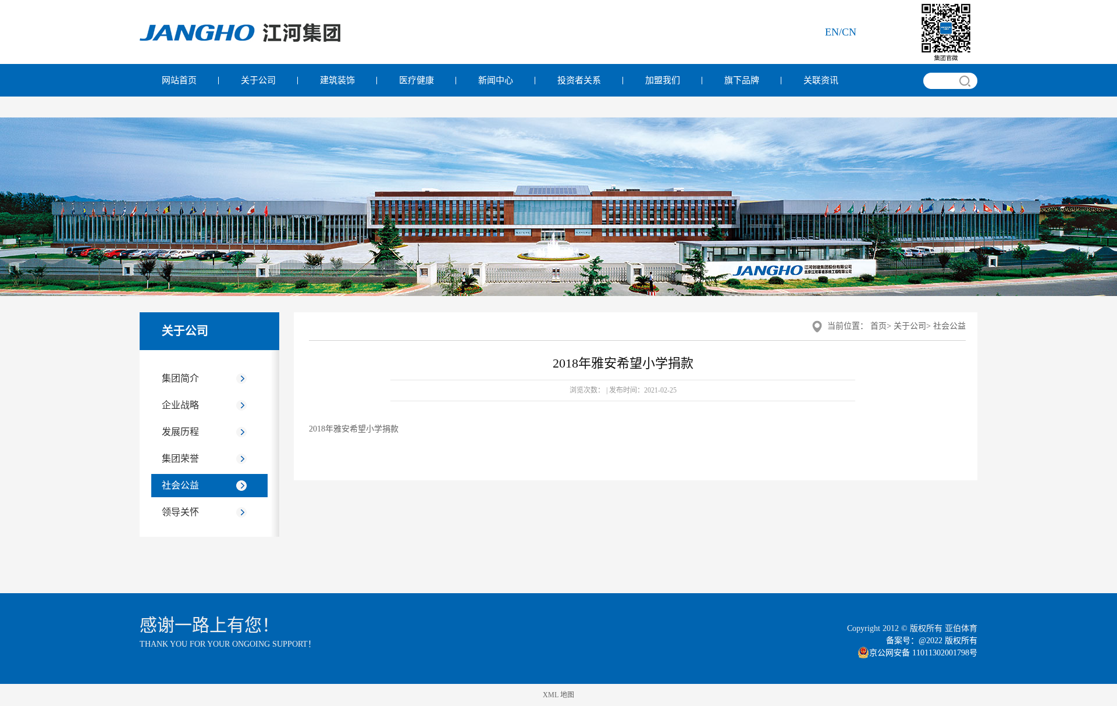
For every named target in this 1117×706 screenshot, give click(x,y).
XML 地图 (558, 695)
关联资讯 (820, 80)
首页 (878, 326)
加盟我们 (662, 80)
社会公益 (180, 485)
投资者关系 (579, 80)
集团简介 (180, 378)
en (832, 32)
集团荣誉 (180, 458)
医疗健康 (416, 80)
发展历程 (180, 432)
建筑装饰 (337, 80)
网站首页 (179, 80)
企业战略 (180, 405)
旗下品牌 (741, 80)
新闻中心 (495, 80)
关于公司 (258, 80)
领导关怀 (180, 512)
